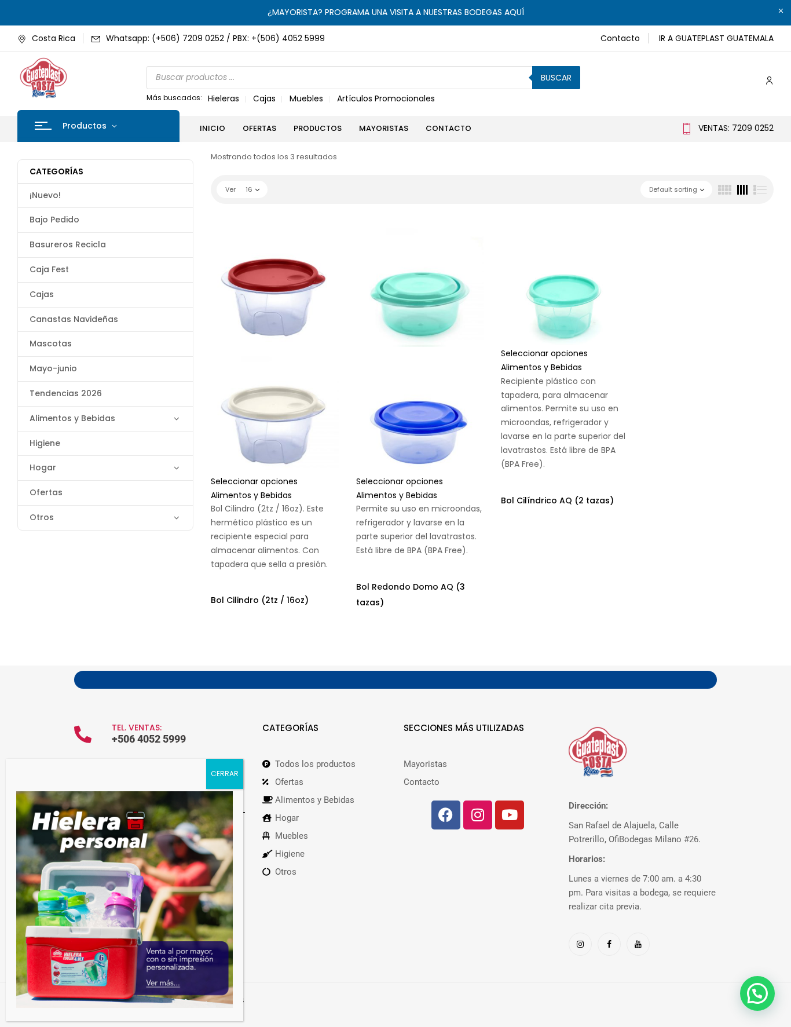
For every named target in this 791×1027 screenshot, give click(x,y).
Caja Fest (49, 269)
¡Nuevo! (45, 195)
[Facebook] (445, 815)
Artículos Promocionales (386, 98)
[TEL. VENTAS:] (82, 734)
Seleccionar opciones (254, 481)
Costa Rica (53, 38)
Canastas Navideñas (74, 319)
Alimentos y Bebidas (72, 418)
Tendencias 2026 (66, 393)
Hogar (43, 467)
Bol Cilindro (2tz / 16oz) (260, 600)
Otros (42, 517)
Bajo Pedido (54, 219)
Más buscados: (174, 98)
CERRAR (225, 774)
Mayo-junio (53, 368)
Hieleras (223, 98)
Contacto (620, 38)
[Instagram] (477, 815)
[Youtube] (509, 815)
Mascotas (51, 343)
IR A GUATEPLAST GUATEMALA (716, 38)
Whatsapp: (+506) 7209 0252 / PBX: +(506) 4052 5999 (215, 38)
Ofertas (46, 492)
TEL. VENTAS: (137, 727)
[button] (757, 993)
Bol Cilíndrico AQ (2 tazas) (557, 500)
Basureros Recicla (68, 244)
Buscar (556, 77)
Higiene (45, 443)
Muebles (306, 98)
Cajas (264, 98)
